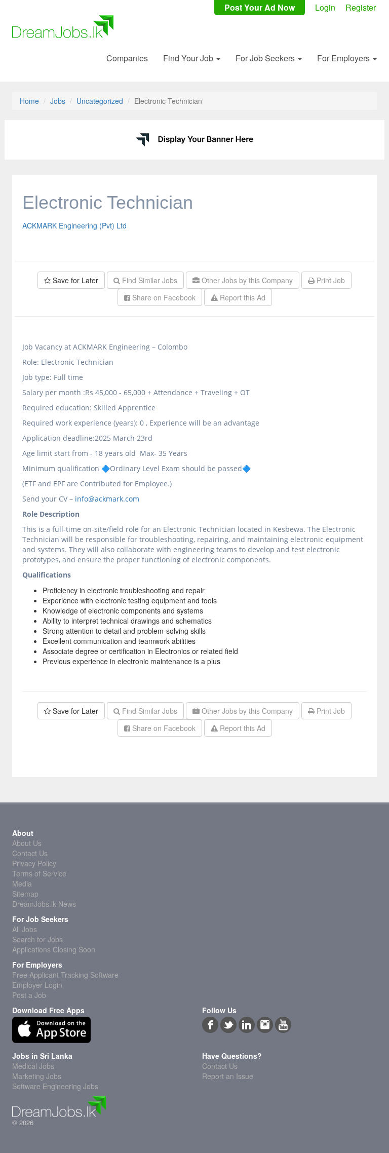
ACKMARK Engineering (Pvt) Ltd (74, 225)
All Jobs (24, 929)
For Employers (344, 58)
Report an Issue (227, 1076)
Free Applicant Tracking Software (65, 975)
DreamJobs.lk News (44, 904)
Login (325, 8)
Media (22, 883)
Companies (127, 58)
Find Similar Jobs (148, 280)
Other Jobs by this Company (246, 280)
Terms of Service (39, 873)
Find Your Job (189, 58)
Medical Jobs (33, 1066)
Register (360, 8)
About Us (27, 843)
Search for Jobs (37, 939)
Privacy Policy (34, 863)
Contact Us (30, 853)
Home (29, 101)
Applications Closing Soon (53, 949)
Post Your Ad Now (259, 8)
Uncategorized (99, 101)
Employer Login (37, 985)
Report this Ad (241, 297)
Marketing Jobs (36, 1076)
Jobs (57, 101)
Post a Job (29, 995)
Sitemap (25, 894)
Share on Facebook (163, 297)
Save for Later (74, 280)
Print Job (330, 280)
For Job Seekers (266, 58)
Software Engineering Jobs (55, 1086)
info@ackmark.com (107, 499)
